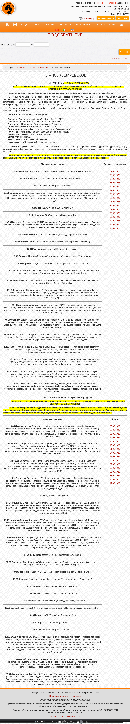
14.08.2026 (115, 186)
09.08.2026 (115, 434)
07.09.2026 (115, 217)
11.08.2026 (115, 183)
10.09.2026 (115, 221)
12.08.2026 (115, 438)
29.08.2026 (115, 205)
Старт (124, 51)
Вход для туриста (106, 18)
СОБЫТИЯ (48, 24)
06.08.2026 (115, 430)
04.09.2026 (115, 213)
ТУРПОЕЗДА (65, 24)
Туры (36, 24)
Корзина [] (88, 18)
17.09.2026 (115, 483)
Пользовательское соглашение (65, 696)
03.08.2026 (115, 426)
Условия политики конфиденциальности (65, 716)
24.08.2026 (115, 453)
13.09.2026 (115, 224)
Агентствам (122, 18)
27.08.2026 (115, 457)
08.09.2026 (115, 472)
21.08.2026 (115, 449)
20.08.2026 (115, 194)
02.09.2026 (115, 464)
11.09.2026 (115, 476)
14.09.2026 (115, 479)
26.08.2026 (115, 202)
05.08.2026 (115, 175)
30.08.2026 (115, 460)
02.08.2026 (115, 171)
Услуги (101, 24)
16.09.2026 (115, 228)
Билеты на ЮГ (84, 24)
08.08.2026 (115, 179)
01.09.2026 (115, 209)
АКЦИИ (25, 24)
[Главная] (8, 24)
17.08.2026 (115, 190)
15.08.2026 (115, 441)
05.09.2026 (115, 468)
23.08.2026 (115, 198)
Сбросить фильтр (121, 58)
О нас (112, 24)
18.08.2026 (115, 445)
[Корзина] (122, 24)
